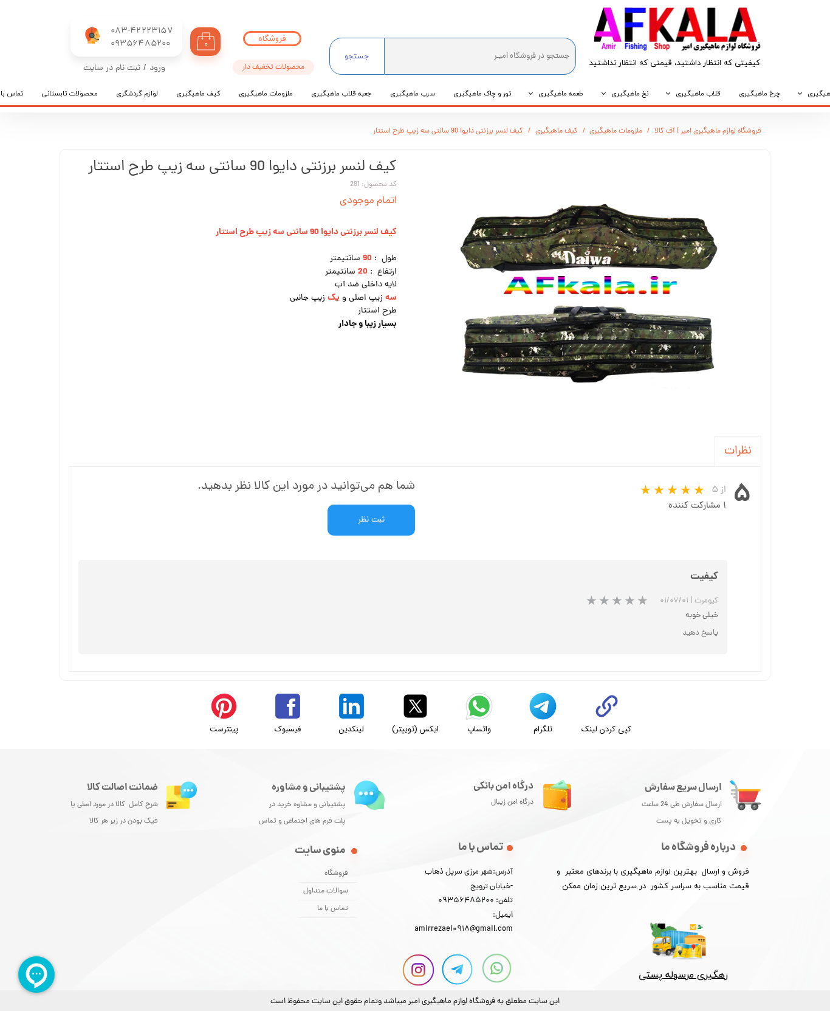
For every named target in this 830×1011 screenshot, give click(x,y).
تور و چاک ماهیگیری (482, 93)
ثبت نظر (371, 520)
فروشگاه (336, 873)
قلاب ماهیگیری (698, 93)
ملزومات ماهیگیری (266, 93)
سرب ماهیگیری (412, 93)
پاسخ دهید (700, 633)
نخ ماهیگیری (629, 93)
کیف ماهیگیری (198, 93)
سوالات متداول (325, 891)
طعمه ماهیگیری (561, 93)
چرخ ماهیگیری (759, 93)
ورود (157, 68)
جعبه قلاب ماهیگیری (341, 93)
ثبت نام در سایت (111, 68)
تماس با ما (332, 908)
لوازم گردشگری (137, 93)
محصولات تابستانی (69, 93)
